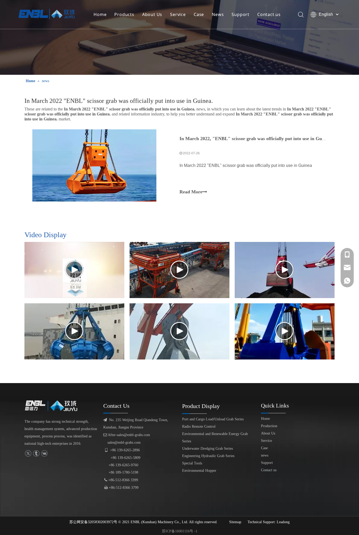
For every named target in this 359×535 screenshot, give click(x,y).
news (264, 455)
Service (178, 14)
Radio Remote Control (199, 426)
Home (100, 14)
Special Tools (192, 463)
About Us (152, 14)
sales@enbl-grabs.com (124, 442)
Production (269, 426)
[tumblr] (36, 453)
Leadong (283, 522)
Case (199, 14)
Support (240, 14)
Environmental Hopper (199, 471)
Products (124, 14)
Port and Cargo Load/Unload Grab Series (213, 419)
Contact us (269, 14)
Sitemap (235, 522)
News (218, 14)
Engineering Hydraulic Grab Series (208, 456)
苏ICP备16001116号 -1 (179, 531)
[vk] (44, 453)
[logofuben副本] (53, 405)
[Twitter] (28, 453)
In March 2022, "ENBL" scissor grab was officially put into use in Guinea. (256, 138)
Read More (191, 191)
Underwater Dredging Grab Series (207, 449)
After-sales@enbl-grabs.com (126, 435)
